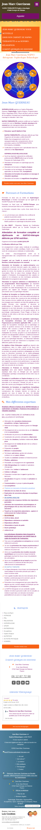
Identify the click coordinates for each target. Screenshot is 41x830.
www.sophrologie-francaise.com (20, 752)
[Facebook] (14, 683)
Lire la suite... (8, 707)
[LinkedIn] (23, 683)
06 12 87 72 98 (21, 676)
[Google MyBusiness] (18, 683)
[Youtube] (27, 683)
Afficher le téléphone (22, 790)
